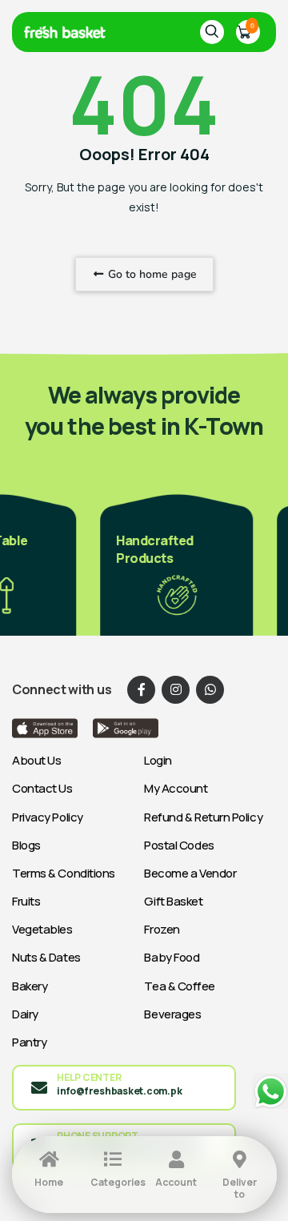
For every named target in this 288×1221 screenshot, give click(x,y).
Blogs (26, 845)
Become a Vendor (190, 873)
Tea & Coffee (179, 986)
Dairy (25, 1014)
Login (158, 760)
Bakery (29, 986)
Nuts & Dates (46, 957)
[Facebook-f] (141, 690)
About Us (36, 760)
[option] (172, 564)
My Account (176, 788)
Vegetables (42, 929)
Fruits (26, 901)
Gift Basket (173, 901)
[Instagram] (176, 690)
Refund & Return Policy (203, 817)
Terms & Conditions (63, 873)
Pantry (29, 1042)
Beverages (172, 1014)
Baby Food (171, 957)
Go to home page (151, 274)
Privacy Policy (47, 817)
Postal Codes (179, 845)
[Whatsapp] (210, 690)
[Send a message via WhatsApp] (270, 1092)
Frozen (161, 929)
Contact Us (42, 788)
